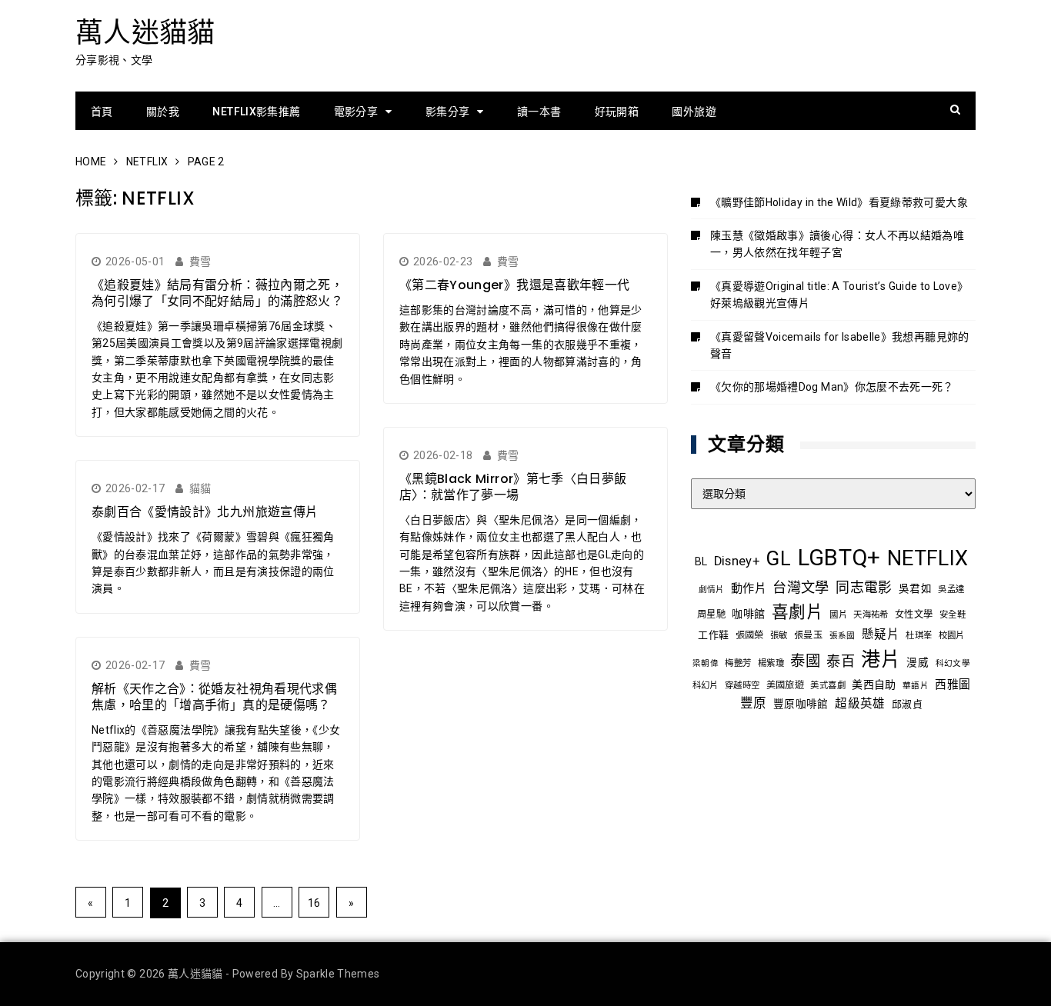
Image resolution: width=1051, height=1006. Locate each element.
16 (314, 903)
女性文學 (914, 614)
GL (778, 558)
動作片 (748, 588)
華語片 (916, 686)
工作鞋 (713, 635)
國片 (838, 614)
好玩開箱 (617, 111)
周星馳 (711, 614)
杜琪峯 (919, 635)
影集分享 (447, 111)
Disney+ (736, 561)
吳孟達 (951, 589)
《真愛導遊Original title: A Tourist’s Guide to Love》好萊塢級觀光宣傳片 (839, 294)
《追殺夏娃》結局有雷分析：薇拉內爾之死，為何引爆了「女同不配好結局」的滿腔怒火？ (217, 293)
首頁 (102, 111)
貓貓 (200, 488)
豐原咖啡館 (801, 704)
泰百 (840, 661)
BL (701, 561)
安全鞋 (952, 614)
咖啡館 (748, 614)
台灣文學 (800, 587)
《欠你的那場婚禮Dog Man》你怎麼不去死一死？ (832, 387)
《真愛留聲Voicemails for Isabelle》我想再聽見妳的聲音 (839, 345)
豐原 (753, 703)
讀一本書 (539, 111)
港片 (880, 659)
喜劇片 (797, 611)
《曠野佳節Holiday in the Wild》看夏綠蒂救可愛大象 (839, 202)
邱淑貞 (907, 704)
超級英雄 (860, 704)
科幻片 (705, 685)
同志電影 (864, 587)
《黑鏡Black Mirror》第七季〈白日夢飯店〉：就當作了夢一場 (512, 487)
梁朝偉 (705, 663)
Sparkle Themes (338, 974)
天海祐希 (870, 614)
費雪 (200, 261)
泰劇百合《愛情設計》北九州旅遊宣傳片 (205, 512)
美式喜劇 (827, 685)
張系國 (842, 636)
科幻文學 (953, 663)
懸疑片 (880, 634)
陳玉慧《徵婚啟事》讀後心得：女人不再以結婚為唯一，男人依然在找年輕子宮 (837, 243)
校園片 (952, 635)
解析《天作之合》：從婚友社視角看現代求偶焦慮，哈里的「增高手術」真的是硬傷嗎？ (214, 697)
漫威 (917, 662)
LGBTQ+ (839, 558)
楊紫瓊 (771, 663)
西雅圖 (952, 684)
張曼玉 (808, 635)
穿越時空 (742, 685)
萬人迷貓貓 (145, 32)
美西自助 (874, 684)
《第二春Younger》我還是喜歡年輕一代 (514, 285)
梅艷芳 (738, 663)
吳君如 (915, 588)
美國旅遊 (785, 685)
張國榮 (750, 635)
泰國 (805, 661)
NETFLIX (927, 558)
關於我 (162, 111)
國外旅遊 (694, 111)
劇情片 (712, 590)
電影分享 (356, 111)
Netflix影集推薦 (256, 111)
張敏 (779, 635)
